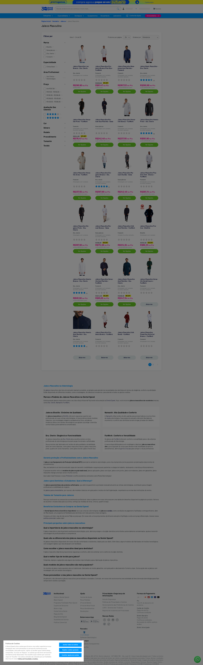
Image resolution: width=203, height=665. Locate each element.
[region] (43, 651)
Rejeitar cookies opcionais (70, 650)
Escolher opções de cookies (70, 655)
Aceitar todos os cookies (70, 644)
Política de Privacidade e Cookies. (28, 659)
